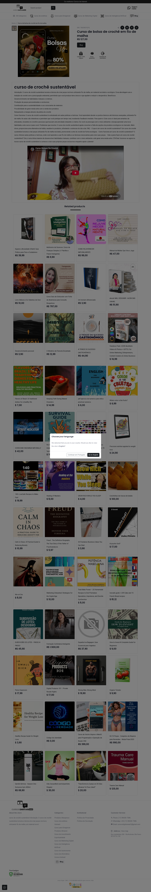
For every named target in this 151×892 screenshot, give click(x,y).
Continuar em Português (76, 455)
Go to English (93, 455)
